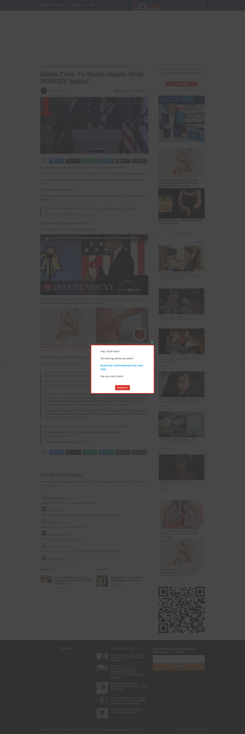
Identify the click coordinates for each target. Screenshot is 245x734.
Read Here (122, 388)
